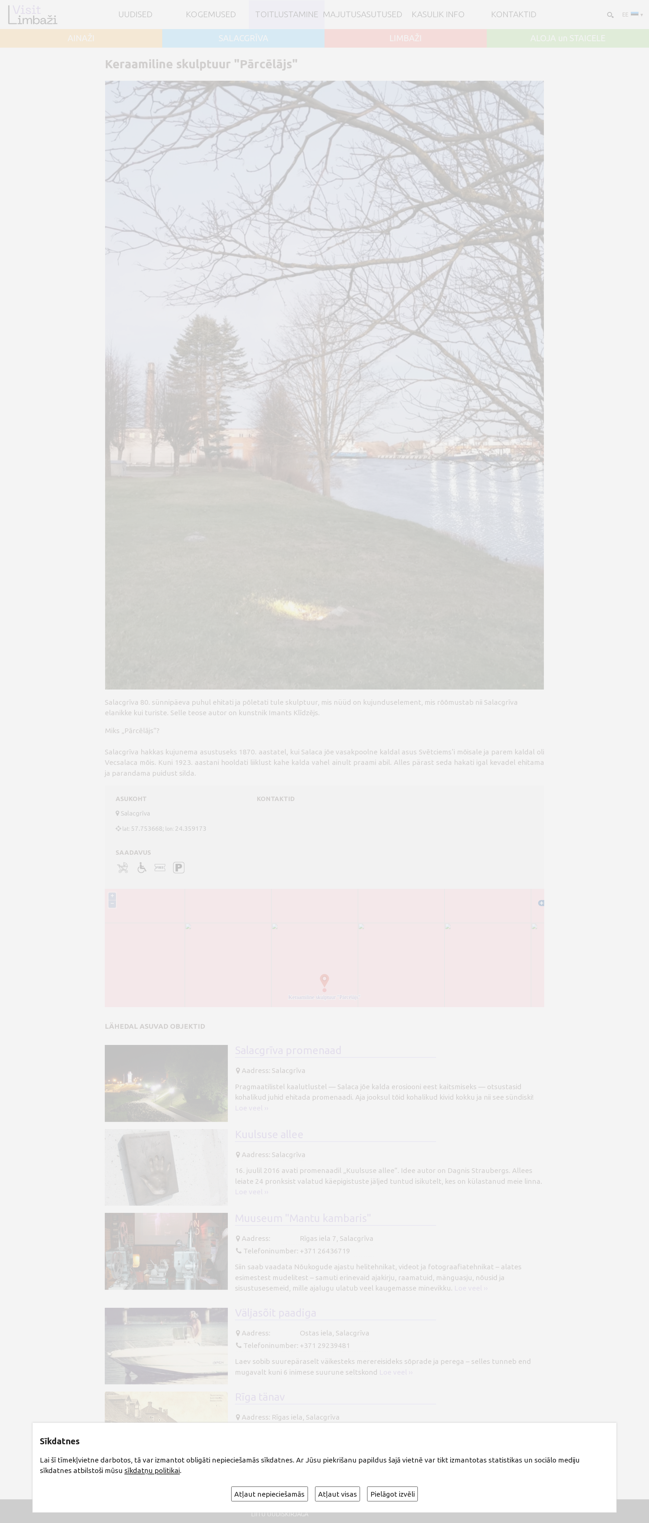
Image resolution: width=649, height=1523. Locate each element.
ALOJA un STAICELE (567, 38)
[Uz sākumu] (32, 14)
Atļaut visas (337, 1494)
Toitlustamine (286, 14)
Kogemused (211, 14)
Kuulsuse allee (269, 1134)
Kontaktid (513, 14)
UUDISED (135, 14)
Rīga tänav (260, 1397)
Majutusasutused (362, 14)
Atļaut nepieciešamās (269, 1494)
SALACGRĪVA (243, 38)
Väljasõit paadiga (275, 1313)
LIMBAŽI (405, 38)
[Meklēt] (610, 14)
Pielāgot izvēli (392, 1494)
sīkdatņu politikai (152, 1470)
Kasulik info (438, 14)
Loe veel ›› (251, 1108)
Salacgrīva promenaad (288, 1050)
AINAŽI (81, 38)
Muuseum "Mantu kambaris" (303, 1218)
